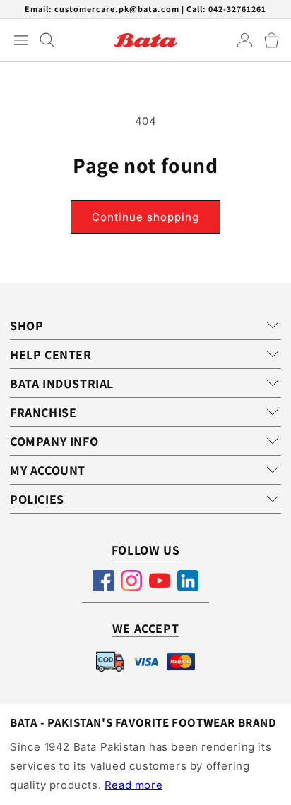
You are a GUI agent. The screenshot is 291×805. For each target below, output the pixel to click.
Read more (133, 785)
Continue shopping (145, 217)
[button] (271, 40)
